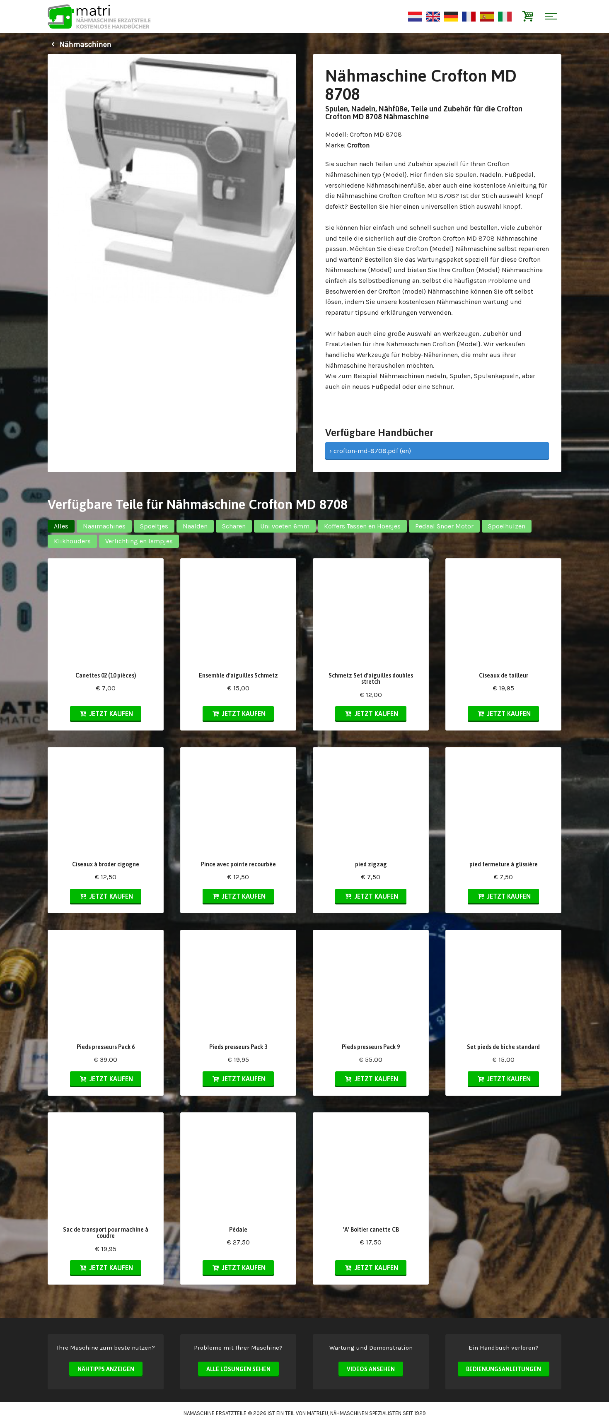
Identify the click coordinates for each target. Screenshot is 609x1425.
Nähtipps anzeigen (105, 1369)
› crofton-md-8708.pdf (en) (370, 451)
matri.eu (317, 1413)
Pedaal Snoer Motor (444, 526)
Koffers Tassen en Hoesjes (362, 526)
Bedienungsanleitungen (503, 1369)
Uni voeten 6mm (284, 526)
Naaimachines (104, 526)
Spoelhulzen (506, 526)
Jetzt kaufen (110, 713)
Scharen (234, 526)
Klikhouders (72, 541)
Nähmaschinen (84, 44)
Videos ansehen (371, 1369)
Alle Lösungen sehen (238, 1369)
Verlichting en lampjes (139, 541)
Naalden (195, 526)
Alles (61, 526)
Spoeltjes (154, 526)
